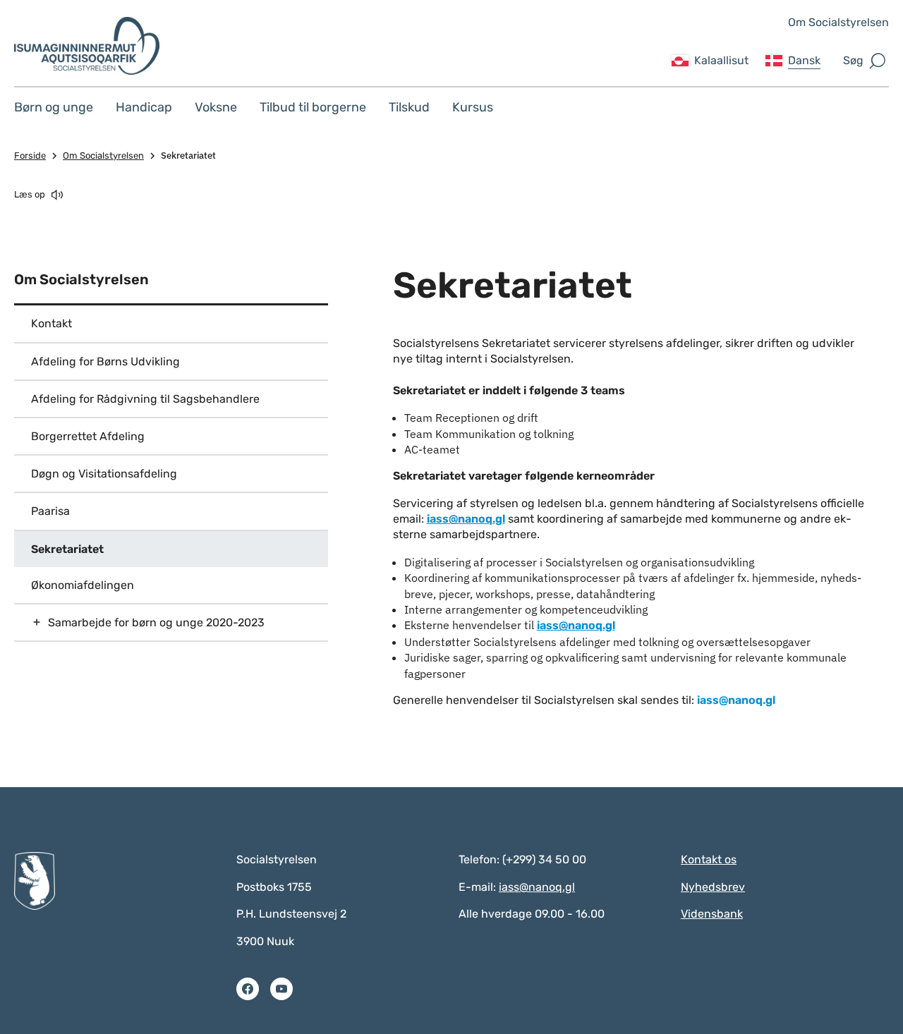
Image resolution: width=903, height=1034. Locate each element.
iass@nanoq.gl (466, 518)
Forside (30, 155)
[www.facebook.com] (247, 989)
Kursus (472, 107)
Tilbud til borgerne (313, 107)
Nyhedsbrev (713, 887)
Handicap (144, 107)
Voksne (216, 107)
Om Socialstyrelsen (838, 22)
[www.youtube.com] (281, 989)
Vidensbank (712, 913)
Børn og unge (53, 107)
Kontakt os (709, 859)
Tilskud (409, 107)
